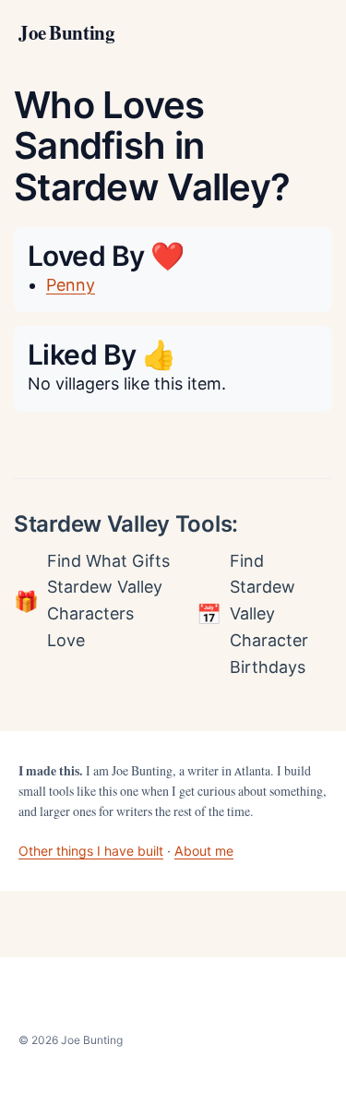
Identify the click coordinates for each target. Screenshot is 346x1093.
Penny (70, 284)
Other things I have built (90, 851)
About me (203, 851)
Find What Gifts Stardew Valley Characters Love (108, 600)
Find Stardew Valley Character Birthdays (269, 614)
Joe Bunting (66, 33)
